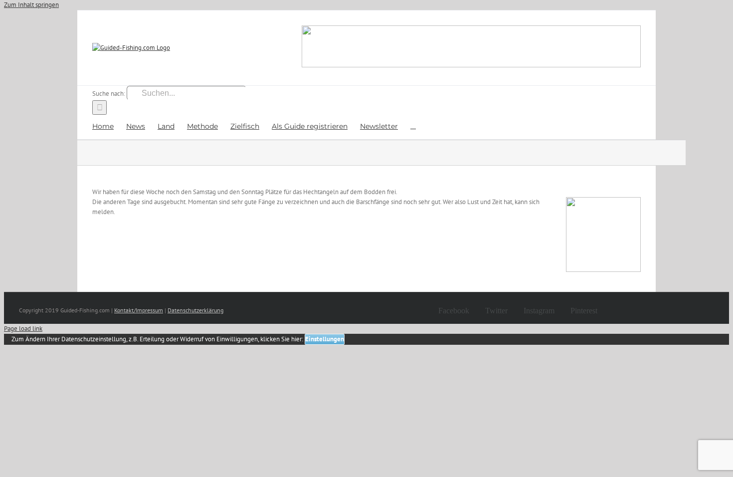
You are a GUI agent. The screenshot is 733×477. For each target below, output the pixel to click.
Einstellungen (324, 339)
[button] (413, 125)
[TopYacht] (471, 47)
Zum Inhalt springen (31, 4)
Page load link (23, 328)
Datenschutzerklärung (195, 310)
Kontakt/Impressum (138, 310)
